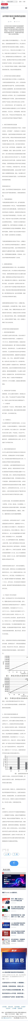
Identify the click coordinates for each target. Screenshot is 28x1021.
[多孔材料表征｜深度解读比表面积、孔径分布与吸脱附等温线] (6, 941)
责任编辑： (4, 849)
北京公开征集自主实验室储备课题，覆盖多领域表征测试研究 (18, 932)
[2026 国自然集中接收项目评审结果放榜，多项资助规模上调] (6, 925)
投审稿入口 (4, 4)
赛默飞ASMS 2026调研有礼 (9, 892)
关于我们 (4, 1006)
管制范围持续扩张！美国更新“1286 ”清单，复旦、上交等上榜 (18, 916)
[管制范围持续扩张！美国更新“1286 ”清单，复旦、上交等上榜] (6, 917)
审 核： (4, 850)
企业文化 (8, 1008)
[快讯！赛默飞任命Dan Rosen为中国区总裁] (6, 901)
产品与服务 (17, 1006)
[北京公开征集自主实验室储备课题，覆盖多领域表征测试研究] (6, 933)
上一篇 (7, 854)
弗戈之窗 (10, 1006)
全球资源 (20, 1008)
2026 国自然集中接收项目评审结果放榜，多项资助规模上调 (18, 924)
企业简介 (23, 1006)
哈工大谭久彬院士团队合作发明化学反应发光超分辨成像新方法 (18, 908)
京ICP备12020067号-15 (6, 1018)
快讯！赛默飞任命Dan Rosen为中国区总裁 (17, 899)
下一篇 (16, 854)
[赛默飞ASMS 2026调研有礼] (14, 881)
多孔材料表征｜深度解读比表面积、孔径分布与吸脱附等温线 (18, 940)
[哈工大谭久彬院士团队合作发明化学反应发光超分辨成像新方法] (6, 909)
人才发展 (14, 1008)
